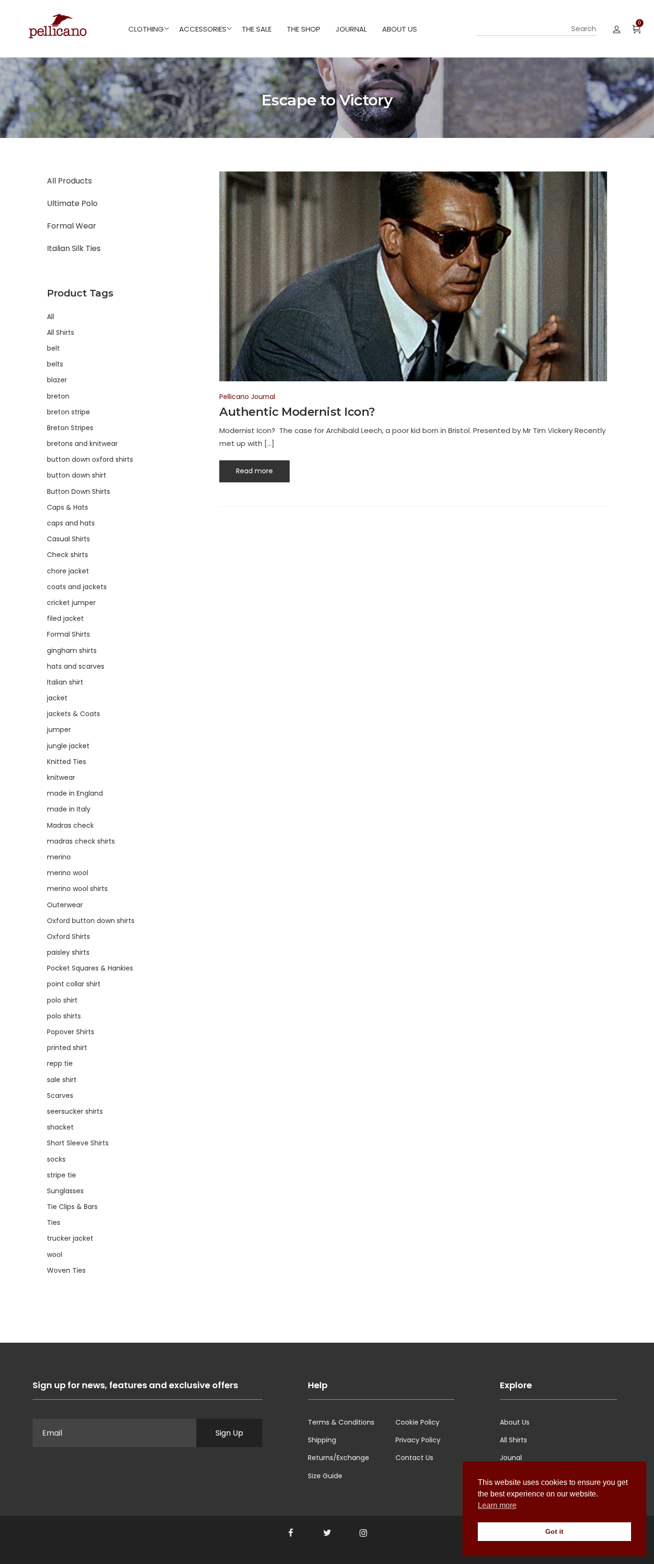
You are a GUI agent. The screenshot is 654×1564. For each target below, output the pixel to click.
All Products (69, 180)
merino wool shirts (77, 888)
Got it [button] (554, 1531)
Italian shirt (65, 682)
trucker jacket (70, 1238)
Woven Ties (66, 1270)
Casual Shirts (68, 539)
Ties (53, 1222)
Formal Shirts (68, 634)
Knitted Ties (66, 761)
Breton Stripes (70, 428)
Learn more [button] (497, 1505)
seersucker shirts (75, 1111)
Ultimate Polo (72, 203)
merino (59, 857)
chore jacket (68, 571)
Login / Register (616, 29)
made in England (75, 793)
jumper (59, 729)
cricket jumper (71, 602)
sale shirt (62, 1080)
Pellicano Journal (247, 396)
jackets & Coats (73, 714)
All (50, 316)
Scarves (60, 1095)
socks (56, 1159)
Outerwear (65, 905)
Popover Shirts (70, 1032)
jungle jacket (68, 746)
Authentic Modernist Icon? (297, 412)
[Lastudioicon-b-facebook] (290, 1532)
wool (54, 1254)
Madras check (70, 825)
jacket (57, 698)
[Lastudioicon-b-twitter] (327, 1532)
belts (55, 364)
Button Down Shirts (78, 491)
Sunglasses (65, 1191)
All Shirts (60, 332)
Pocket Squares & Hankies (90, 968)
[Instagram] (363, 1532)
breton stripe (68, 412)
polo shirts (64, 1016)
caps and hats (71, 523)
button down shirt (76, 475)
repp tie (60, 1063)
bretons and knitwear (82, 443)
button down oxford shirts (90, 459)
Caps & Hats (67, 507)
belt (53, 348)
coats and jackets (77, 587)
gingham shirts (72, 650)
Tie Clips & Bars (72, 1206)
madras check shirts (81, 841)
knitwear (61, 777)
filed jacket (65, 618)
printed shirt (67, 1047)
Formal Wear (71, 225)
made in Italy (68, 809)
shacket (60, 1127)
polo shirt (62, 1000)
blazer (57, 380)
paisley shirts (68, 952)
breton (58, 396)
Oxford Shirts (68, 936)
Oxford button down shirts (91, 920)
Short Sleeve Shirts (78, 1143)
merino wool (67, 873)
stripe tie (61, 1175)
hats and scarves (75, 666)
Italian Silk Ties (74, 248)
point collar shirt (74, 984)
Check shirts (67, 554)
